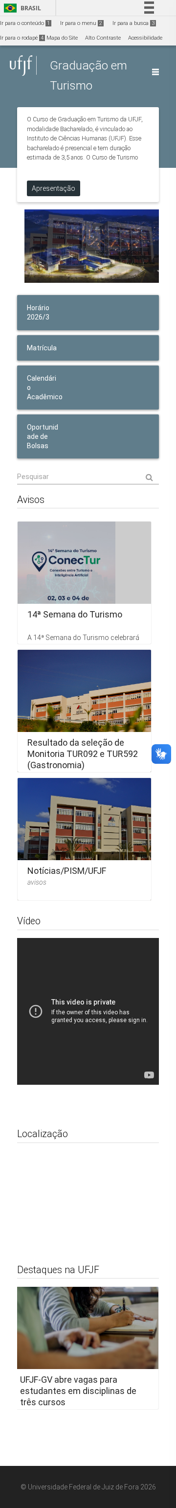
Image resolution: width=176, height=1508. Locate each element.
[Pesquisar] (88, 476)
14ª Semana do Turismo (74, 614)
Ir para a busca (133, 23)
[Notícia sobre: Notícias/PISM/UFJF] (84, 839)
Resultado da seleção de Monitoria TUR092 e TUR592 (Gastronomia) (82, 754)
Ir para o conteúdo (25, 23)
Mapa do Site (62, 38)
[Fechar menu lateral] (155, 72)
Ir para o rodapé (22, 38)
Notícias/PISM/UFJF (66, 871)
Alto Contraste (103, 38)
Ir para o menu (81, 23)
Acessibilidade (145, 38)
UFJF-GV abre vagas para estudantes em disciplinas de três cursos (78, 1391)
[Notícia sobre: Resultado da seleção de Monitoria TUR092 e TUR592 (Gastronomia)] (84, 711)
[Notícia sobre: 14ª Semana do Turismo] (84, 583)
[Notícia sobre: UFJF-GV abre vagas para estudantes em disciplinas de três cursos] (84, 1348)
